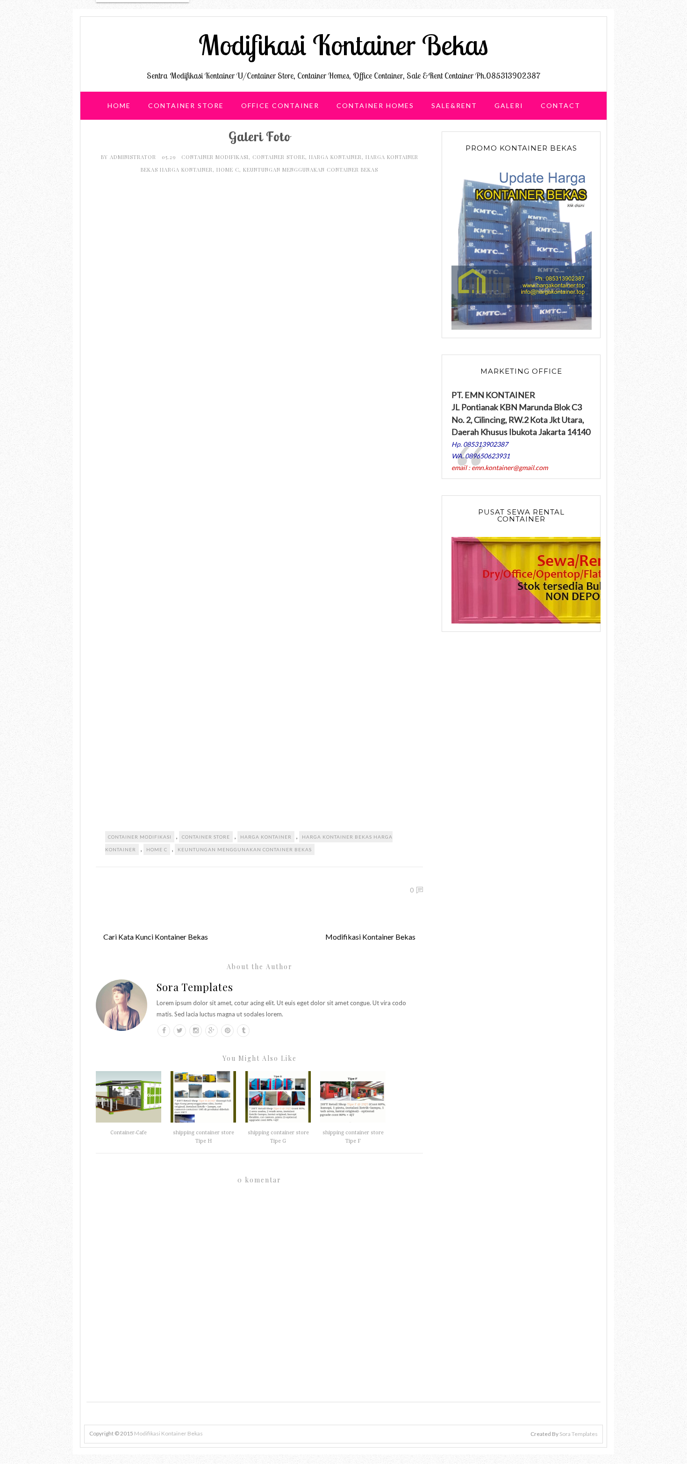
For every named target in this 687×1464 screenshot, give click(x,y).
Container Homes (375, 105)
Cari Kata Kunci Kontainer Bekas (155, 936)
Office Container (280, 105)
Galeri (508, 105)
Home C (227, 169)
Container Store (186, 105)
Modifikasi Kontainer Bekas (343, 44)
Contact (560, 105)
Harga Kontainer (335, 156)
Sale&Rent (454, 105)
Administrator (134, 156)
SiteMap (322, 134)
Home (119, 105)
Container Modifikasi (215, 156)
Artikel (374, 134)
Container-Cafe (128, 1133)
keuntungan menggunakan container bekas (310, 169)
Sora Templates (195, 987)
